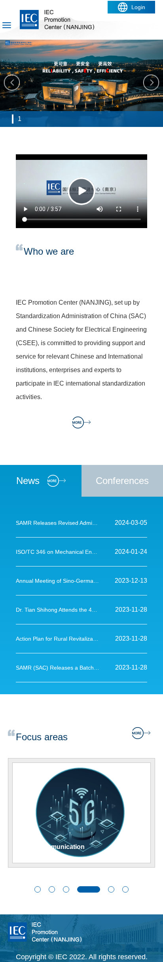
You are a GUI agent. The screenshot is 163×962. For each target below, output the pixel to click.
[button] (37, 889)
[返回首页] (57, 13)
